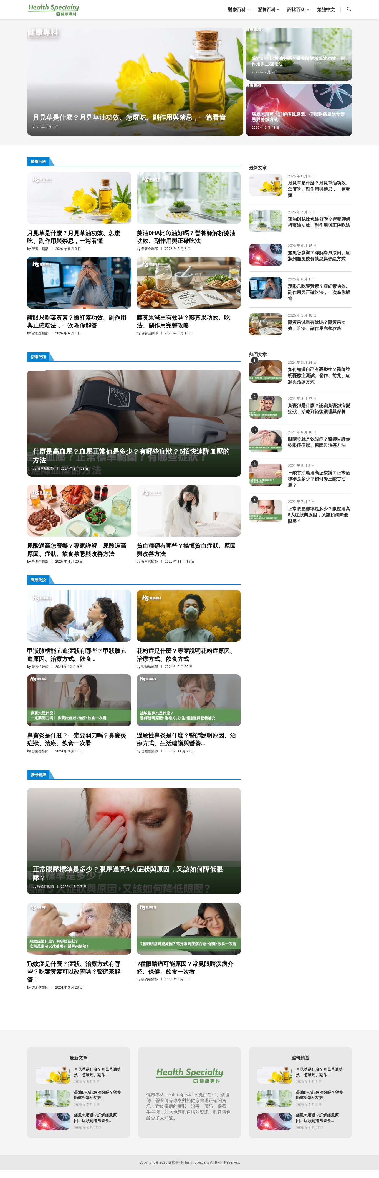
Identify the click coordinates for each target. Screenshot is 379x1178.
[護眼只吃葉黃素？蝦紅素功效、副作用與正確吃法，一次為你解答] (79, 296)
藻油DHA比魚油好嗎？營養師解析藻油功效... (97, 1095)
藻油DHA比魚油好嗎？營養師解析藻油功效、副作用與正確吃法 (298, 61)
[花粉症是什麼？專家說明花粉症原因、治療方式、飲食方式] (189, 629)
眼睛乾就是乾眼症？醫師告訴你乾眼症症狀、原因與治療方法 (319, 442)
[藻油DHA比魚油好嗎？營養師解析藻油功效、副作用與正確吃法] (299, 54)
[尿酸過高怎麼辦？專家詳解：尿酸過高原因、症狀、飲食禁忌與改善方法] (79, 524)
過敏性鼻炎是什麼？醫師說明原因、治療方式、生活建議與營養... (186, 739)
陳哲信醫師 (40, 666)
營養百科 (267, 9)
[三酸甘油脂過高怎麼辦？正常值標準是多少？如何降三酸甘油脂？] (265, 475)
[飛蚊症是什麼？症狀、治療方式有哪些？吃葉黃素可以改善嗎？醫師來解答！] (79, 946)
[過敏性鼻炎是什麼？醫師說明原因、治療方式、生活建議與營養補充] (189, 714)
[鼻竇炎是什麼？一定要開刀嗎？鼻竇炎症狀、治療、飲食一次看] (79, 714)
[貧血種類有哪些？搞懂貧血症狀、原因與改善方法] (189, 524)
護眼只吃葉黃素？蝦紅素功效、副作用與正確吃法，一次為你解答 (76, 322)
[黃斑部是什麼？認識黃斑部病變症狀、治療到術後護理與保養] (265, 407)
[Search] (349, 10)
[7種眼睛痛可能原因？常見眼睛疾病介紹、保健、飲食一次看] (189, 942)
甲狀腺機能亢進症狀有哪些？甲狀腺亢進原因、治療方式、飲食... (76, 655)
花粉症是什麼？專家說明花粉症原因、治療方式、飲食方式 (186, 655)
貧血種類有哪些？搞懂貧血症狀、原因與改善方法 (186, 550)
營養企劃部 (40, 248)
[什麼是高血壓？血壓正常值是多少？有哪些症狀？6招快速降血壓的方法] (134, 423)
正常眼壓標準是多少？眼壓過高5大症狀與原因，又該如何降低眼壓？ (128, 873)
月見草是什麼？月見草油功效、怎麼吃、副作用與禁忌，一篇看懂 (129, 117)
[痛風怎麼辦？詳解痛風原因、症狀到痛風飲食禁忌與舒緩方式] (299, 110)
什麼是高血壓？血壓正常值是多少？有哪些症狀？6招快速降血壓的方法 (131, 456)
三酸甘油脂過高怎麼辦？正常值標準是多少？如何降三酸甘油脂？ (319, 479)
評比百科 (296, 9)
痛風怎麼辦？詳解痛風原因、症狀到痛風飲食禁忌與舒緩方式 (298, 117)
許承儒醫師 (45, 886)
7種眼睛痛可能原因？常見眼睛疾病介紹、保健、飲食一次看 (185, 968)
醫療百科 (237, 9)
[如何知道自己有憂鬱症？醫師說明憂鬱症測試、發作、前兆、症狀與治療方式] (265, 371)
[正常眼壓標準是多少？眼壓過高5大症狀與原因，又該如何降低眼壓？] (134, 841)
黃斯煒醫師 (45, 468)
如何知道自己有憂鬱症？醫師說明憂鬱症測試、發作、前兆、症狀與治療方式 (319, 375)
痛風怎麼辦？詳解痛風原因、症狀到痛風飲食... (95, 1118)
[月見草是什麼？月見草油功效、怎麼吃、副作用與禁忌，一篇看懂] (135, 82)
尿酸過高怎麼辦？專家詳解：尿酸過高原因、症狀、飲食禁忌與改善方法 (76, 550)
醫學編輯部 (149, 666)
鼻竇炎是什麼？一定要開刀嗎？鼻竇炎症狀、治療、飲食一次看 (76, 739)
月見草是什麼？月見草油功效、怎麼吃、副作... (97, 1072)
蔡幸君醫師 (149, 561)
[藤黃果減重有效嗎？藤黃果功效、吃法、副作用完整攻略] (189, 296)
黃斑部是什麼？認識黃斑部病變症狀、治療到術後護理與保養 (319, 409)
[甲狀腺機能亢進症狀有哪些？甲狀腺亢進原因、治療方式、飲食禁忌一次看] (79, 629)
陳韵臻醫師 (149, 979)
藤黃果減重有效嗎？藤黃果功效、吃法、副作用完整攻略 (183, 322)
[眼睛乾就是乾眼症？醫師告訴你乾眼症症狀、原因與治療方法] (265, 441)
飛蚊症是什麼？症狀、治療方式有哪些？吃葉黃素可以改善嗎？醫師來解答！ (73, 972)
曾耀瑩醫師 (40, 751)
